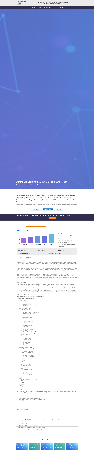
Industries (46, 7)
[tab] (36, 225)
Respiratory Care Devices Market (23, 407)
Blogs (54, 7)
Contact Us (60, 7)
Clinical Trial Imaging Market (22, 409)
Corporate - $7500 (58, 215)
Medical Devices (22, 187)
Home (33, 7)
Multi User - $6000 (48, 215)
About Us (40, 7)
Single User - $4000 (37, 215)
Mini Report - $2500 (69, 215)
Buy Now (53, 218)
